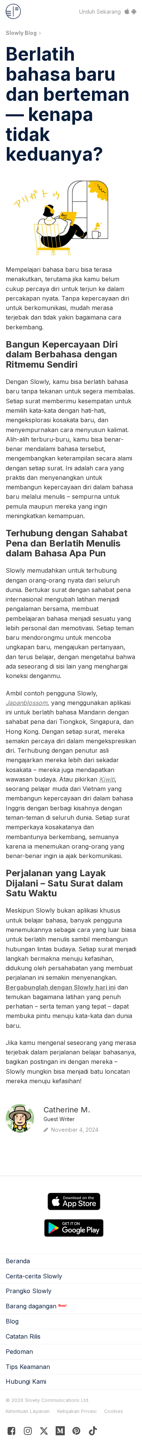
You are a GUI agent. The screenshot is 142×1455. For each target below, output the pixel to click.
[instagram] (28, 1432)
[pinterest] (60, 1432)
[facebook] (11, 1432)
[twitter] (44, 1432)
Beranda (18, 1261)
